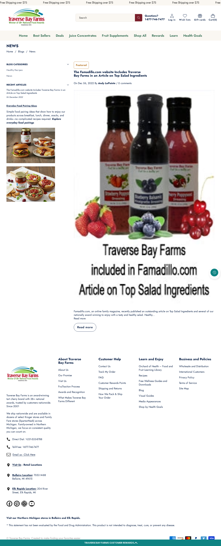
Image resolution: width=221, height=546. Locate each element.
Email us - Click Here (24, 454)
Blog (141, 390)
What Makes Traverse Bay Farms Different (72, 399)
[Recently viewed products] (214, 272)
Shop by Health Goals (151, 407)
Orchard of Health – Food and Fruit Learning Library (156, 368)
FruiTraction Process (69, 386)
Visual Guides (146, 396)
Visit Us (62, 381)
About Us (63, 370)
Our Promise (65, 375)
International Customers (191, 372)
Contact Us (104, 366)
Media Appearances (150, 401)
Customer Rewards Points (112, 383)
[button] (110, 543)
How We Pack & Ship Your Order (110, 396)
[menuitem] (37, 70)
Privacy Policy (186, 377)
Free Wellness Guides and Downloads (153, 382)
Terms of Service (188, 383)
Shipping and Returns (110, 388)
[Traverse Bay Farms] (26, 17)
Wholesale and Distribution (194, 366)
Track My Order (107, 372)
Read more (80, 318)
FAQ (101, 377)
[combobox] (109, 17)
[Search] (138, 17)
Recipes (143, 375)
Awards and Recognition (71, 392)
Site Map (184, 388)
